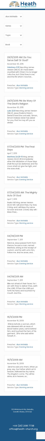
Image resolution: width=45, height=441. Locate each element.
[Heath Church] (22, 4)
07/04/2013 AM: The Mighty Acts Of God (22, 194)
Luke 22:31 (11, 111)
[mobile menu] (42, 5)
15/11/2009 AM (14, 359)
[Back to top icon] (39, 436)
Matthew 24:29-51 (15, 156)
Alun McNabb (22, 85)
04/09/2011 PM (15, 235)
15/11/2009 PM (14, 317)
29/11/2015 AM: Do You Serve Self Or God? (19, 59)
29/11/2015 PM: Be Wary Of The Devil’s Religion (21, 102)
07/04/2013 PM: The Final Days (20, 148)
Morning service (26, 88)
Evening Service (26, 133)
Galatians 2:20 (13, 67)
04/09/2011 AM (15, 276)
